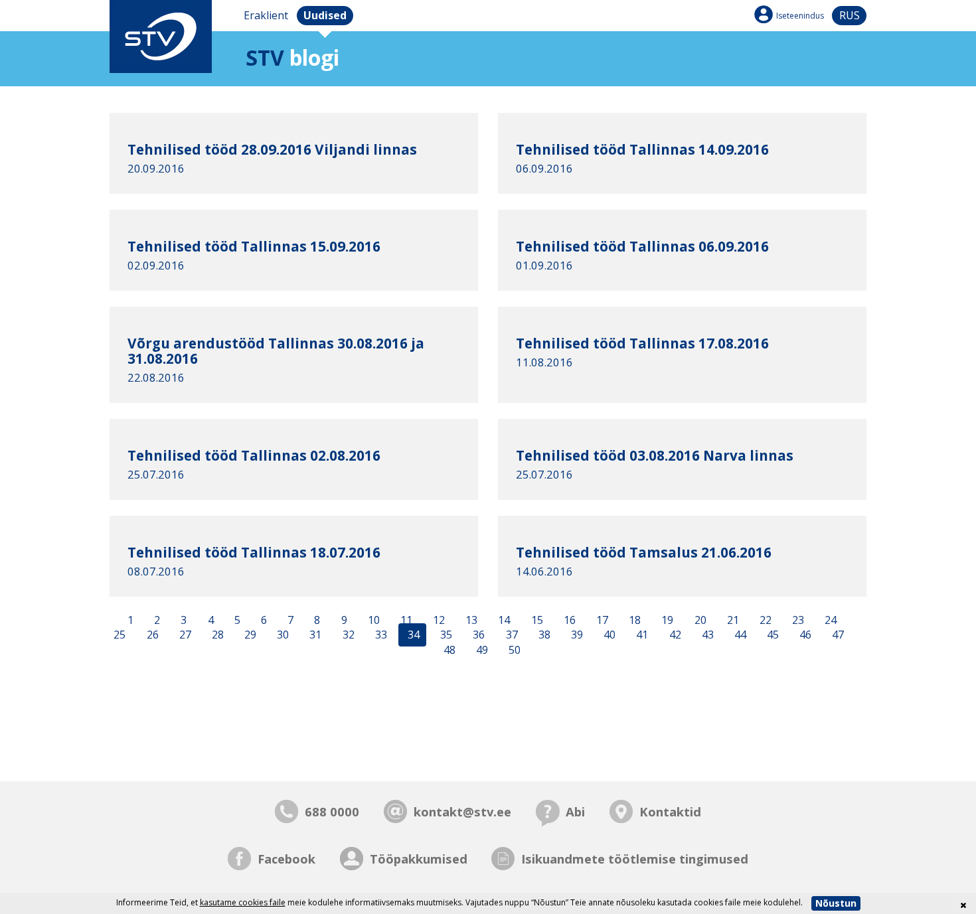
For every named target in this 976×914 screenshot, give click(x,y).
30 (281, 635)
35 (445, 635)
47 (836, 635)
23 (796, 620)
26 (151, 635)
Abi (575, 811)
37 (510, 635)
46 (804, 635)
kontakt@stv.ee (462, 811)
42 (674, 635)
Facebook (286, 858)
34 (412, 635)
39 (575, 635)
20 (699, 620)
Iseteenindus (800, 15)
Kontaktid (670, 811)
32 (347, 635)
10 (372, 620)
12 (437, 620)
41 (640, 635)
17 (601, 620)
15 (536, 620)
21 (731, 620)
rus (849, 15)
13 (470, 620)
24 (829, 620)
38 (543, 635)
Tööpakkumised (418, 858)
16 (568, 620)
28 (216, 635)
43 (706, 635)
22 (764, 620)
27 (184, 635)
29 (249, 635)
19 (666, 620)
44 (739, 635)
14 (502, 620)
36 (477, 635)
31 (314, 635)
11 (405, 620)
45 (771, 635)
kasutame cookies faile (242, 902)
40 (608, 635)
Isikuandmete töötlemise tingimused (634, 858)
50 (513, 650)
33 (379, 635)
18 (633, 620)
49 (480, 650)
